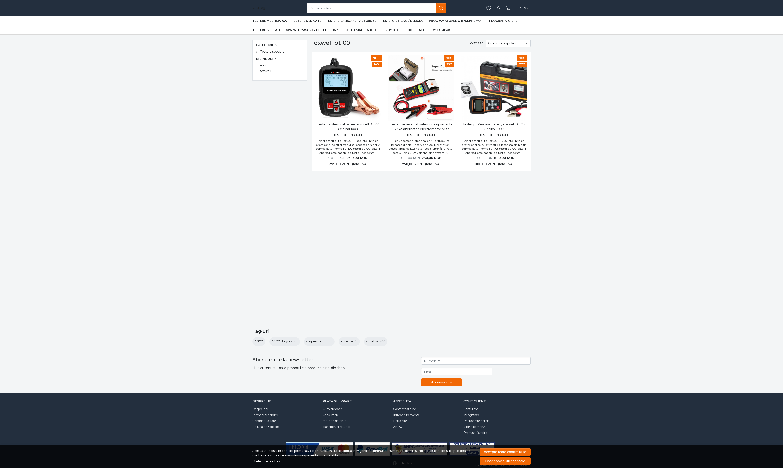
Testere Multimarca (269, 21)
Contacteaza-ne (404, 409)
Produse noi (414, 30)
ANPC (397, 427)
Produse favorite (475, 433)
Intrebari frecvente (406, 415)
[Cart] (508, 8)
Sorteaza (476, 43)
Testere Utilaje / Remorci (402, 21)
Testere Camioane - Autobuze (351, 21)
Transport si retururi (336, 427)
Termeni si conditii (265, 415)
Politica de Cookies (265, 427)
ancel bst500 (375, 341)
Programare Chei (503, 21)
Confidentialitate (264, 421)
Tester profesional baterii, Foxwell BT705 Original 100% (494, 126)
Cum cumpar (439, 30)
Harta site (400, 421)
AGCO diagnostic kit (286, 341)
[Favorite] (488, 8)
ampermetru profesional (324, 341)
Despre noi (260, 409)
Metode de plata (334, 421)
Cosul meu (330, 415)
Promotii (391, 30)
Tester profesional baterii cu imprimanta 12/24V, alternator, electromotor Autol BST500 (421, 126)
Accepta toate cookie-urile (505, 452)
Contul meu (471, 409)
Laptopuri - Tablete (361, 30)
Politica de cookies (431, 451)
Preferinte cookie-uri (268, 461)
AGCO (258, 341)
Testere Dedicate (306, 21)
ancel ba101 (349, 341)
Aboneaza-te (441, 382)
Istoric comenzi (474, 427)
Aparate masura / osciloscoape (313, 30)
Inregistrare (471, 415)
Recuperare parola (476, 421)
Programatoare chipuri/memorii (456, 21)
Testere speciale (266, 30)
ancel (264, 65)
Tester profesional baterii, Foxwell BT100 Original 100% (348, 126)
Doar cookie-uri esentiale (505, 461)
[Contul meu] (498, 8)
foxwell (265, 71)
